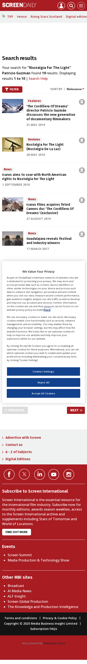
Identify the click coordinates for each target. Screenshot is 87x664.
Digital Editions (17, 459)
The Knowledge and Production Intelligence (43, 606)
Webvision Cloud (54, 643)
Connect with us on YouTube (53, 474)
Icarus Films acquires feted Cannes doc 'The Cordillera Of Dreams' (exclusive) (49, 209)
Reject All (44, 382)
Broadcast (16, 585)
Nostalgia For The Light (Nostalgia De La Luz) (45, 147)
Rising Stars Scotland (46, 17)
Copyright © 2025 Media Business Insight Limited (40, 623)
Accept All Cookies (43, 393)
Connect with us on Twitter (24, 474)
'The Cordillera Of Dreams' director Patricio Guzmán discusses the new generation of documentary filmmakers (50, 112)
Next (77, 410)
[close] (85, 93)
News (8, 169)
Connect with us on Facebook (9, 474)
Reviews (34, 139)
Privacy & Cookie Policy (60, 618)
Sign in (26, 93)
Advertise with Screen (23, 438)
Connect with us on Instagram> (68, 474)
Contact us (14, 445)
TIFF (10, 17)
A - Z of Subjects (18, 452)
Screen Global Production (28, 601)
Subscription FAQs (43, 629)
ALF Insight (17, 596)
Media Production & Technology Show (38, 560)
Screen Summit (20, 555)
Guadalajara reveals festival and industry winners (49, 241)
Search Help (38, 78)
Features (34, 101)
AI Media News (19, 591)
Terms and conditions (20, 618)
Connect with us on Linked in (39, 474)
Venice (22, 17)
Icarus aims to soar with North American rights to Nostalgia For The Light (34, 177)
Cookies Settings (43, 371)
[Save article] (82, 102)
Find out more (16, 532)
